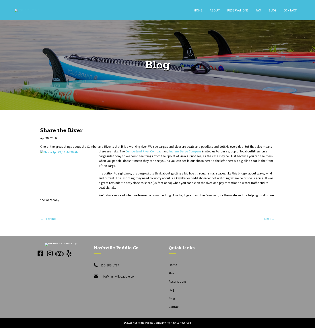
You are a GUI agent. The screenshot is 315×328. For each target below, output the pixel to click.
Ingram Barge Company (185, 151)
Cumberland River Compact (144, 151)
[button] (40, 253)
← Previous (48, 219)
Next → (269, 219)
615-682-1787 (109, 265)
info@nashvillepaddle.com (119, 276)
